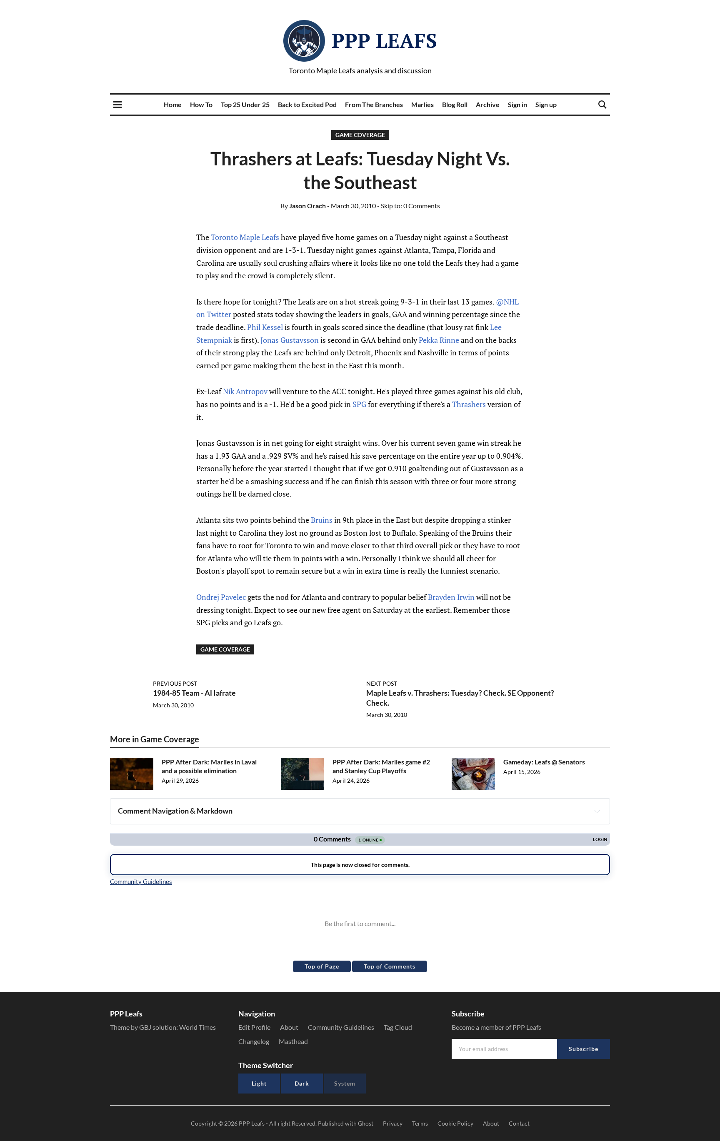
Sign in (517, 104)
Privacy (392, 1123)
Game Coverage (360, 134)
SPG (359, 404)
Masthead (293, 1041)
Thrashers (469, 404)
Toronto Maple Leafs (245, 237)
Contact (519, 1123)
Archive (488, 104)
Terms (420, 1123)
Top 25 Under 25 (245, 104)
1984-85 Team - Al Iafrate (194, 692)
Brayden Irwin (451, 597)
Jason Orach (303, 206)
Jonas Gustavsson (289, 340)
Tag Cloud (398, 1027)
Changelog (253, 1041)
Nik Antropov (245, 391)
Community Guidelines (341, 1027)
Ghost (365, 1123)
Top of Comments (389, 966)
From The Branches (374, 104)
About (289, 1027)
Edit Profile (254, 1027)
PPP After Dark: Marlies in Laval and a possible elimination (209, 766)
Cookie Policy (455, 1123)
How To (201, 104)
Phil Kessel (265, 327)
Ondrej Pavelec (221, 597)
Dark (302, 1083)
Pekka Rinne (439, 340)
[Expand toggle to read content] (597, 811)
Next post (381, 683)
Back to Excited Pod (307, 104)
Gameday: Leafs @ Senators (544, 762)
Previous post (175, 683)
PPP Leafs (384, 40)
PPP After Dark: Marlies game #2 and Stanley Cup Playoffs (381, 766)
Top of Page (322, 966)
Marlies (422, 104)
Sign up (546, 104)
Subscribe (583, 1048)
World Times (197, 1027)
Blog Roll (455, 104)
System (344, 1083)
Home (173, 104)
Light (259, 1083)
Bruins (321, 520)
